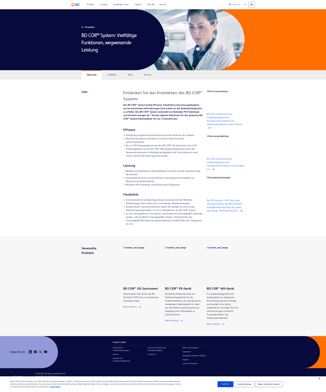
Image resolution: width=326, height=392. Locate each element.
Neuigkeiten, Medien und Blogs (194, 356)
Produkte (89, 27)
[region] (163, 384)
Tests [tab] (130, 75)
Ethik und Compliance (191, 348)
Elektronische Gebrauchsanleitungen (121, 349)
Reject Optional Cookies (269, 384)
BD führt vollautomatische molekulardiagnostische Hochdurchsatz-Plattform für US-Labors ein (225, 164)
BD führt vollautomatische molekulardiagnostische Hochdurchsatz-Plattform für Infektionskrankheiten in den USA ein (224, 119)
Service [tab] (147, 75)
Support (185, 360)
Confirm (225, 384)
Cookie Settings (244, 384)
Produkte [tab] (112, 75)
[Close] (319, 378)
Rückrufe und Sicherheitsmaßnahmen (121, 359)
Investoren (152, 354)
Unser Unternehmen (190, 363)
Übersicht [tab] (92, 75)
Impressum (187, 352)
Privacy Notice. (55, 387)
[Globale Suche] (252, 5)
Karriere (116, 354)
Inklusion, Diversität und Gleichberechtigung (157, 349)
